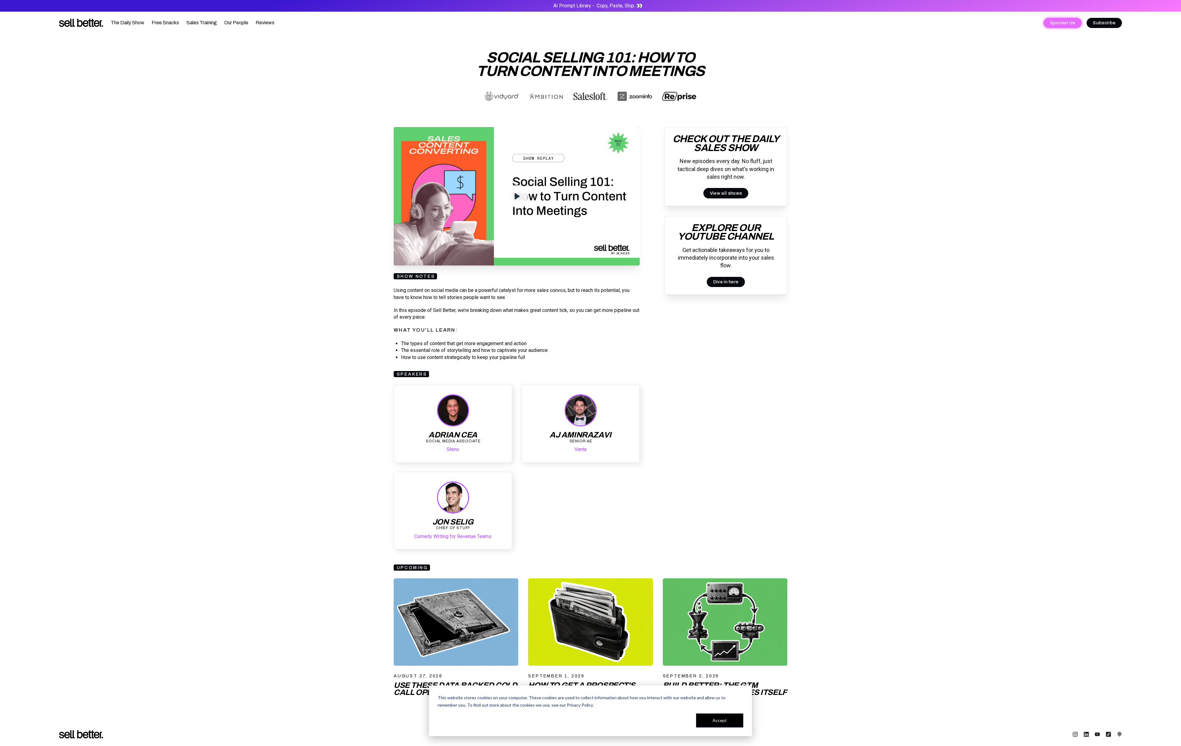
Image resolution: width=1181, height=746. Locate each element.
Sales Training (201, 22)
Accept (720, 720)
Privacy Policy (580, 705)
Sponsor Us (1062, 22)
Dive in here (726, 281)
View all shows (726, 193)
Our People (236, 22)
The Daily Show (127, 22)
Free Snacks (165, 22)
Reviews (265, 22)
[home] (81, 23)
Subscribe (1104, 22)
